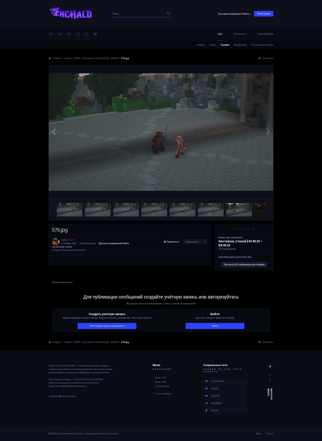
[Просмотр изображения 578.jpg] (98, 209)
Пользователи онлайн (262, 44)
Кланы (213, 44)
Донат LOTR (160, 381)
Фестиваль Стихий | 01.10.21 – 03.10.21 (240, 243)
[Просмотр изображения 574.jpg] (211, 209)
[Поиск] (168, 13)
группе (96, 382)
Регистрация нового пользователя (107, 325)
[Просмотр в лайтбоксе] (161, 132)
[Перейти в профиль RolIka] (55, 241)
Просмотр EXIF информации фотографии (244, 264)
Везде (159, 13)
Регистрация (263, 13)
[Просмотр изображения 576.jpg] (154, 209)
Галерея (225, 44)
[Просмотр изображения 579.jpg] (69, 209)
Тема (258, 433)
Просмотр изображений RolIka (113, 243)
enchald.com (69, 396)
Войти (215, 325)
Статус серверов (163, 393)
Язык (269, 433)
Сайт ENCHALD (265, 34)
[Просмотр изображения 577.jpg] (126, 209)
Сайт (220, 34)
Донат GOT (160, 377)
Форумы (201, 44)
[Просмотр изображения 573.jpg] (239, 209)
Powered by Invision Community (101, 433)
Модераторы (240, 44)
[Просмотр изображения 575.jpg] (182, 209)
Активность (240, 34)
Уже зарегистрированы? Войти (234, 13)
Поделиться (172, 241)
